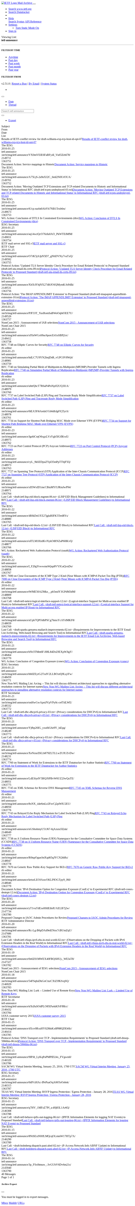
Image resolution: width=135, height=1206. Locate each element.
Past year (13, 69)
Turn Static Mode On (27, 27)
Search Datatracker (19, 12)
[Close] (2, 1191)
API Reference (33, 21)
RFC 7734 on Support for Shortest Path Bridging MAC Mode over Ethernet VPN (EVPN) (66, 422)
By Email (34, 83)
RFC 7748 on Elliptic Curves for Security (71, 344)
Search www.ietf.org (19, 8)
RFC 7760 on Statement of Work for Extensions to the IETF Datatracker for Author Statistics (66, 764)
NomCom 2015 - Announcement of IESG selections (88, 968)
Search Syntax (16, 21)
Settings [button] (12, 24)
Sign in (12, 31)
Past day (13, 60)
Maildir (13, 1202)
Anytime (13, 57)
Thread (12, 104)
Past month (14, 66)
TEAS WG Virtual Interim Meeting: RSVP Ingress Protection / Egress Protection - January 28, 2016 (67, 1093)
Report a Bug (19, 83)
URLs (21, 1202)
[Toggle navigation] (34, 3)
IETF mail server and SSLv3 (49, 243)
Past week (14, 63)
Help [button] (11, 18)
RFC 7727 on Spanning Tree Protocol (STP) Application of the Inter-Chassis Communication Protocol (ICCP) (65, 473)
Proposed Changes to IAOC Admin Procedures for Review (100, 917)
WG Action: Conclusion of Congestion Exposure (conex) (97, 661)
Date (11, 101)
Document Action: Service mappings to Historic (81, 164)
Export (12, 120)
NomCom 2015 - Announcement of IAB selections (86, 322)
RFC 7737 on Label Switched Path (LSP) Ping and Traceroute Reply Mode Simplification (62, 397)
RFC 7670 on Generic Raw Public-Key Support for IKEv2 (100, 867)
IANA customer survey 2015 (50, 1015)
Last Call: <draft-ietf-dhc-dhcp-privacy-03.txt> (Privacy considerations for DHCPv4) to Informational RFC (66, 739)
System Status (49, 83)
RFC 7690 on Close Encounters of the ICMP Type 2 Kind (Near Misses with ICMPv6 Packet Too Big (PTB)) (65, 577)
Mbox (4, 1202)
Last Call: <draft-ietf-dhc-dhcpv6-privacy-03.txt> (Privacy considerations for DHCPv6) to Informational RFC (64, 713)
